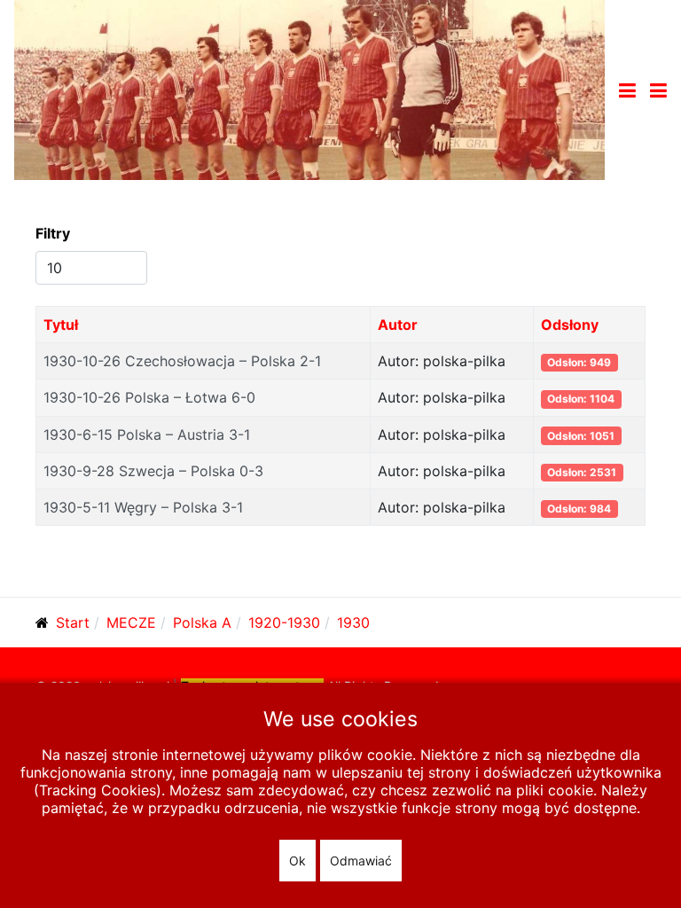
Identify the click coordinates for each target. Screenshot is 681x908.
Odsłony (570, 324)
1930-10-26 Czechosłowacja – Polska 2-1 (182, 361)
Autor (398, 324)
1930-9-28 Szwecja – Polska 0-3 (153, 471)
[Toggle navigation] (627, 90)
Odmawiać (361, 860)
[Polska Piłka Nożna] (309, 89)
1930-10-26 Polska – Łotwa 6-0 (149, 397)
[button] (658, 90)
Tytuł (60, 324)
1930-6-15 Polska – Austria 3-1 (146, 434)
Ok (297, 860)
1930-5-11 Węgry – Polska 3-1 (143, 507)
